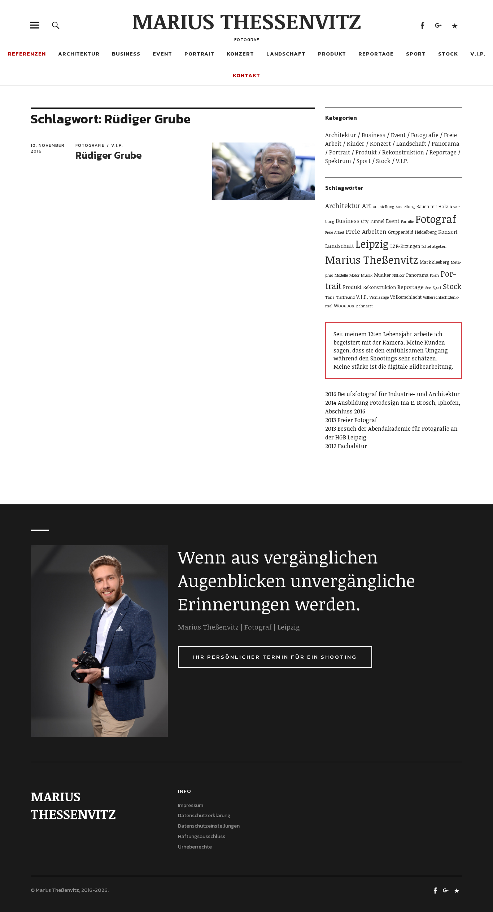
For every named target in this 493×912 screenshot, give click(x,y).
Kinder (356, 144)
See (428, 287)
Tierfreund (345, 297)
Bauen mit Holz (432, 206)
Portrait (199, 53)
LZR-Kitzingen (405, 246)
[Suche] (55, 25)
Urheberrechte (195, 847)
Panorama (445, 144)
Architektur (79, 53)
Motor (354, 275)
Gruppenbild (400, 232)
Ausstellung (383, 206)
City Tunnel (372, 221)
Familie (407, 221)
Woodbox (344, 305)
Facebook (422, 25)
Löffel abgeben (434, 246)
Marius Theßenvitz (371, 259)
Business (126, 53)
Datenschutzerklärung (204, 815)
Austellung (405, 206)
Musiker (382, 275)
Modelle (341, 275)
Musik (366, 275)
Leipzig (372, 243)
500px (455, 25)
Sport (416, 53)
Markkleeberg (434, 262)
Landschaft (286, 53)
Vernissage (379, 297)
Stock (448, 53)
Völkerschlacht (406, 297)
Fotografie (90, 145)
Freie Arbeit (334, 232)
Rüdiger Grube (108, 155)
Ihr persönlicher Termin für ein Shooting (275, 657)
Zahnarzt (364, 305)
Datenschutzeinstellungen (209, 826)
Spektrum (338, 161)
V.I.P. (477, 53)
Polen (434, 275)
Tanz (330, 297)
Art (366, 205)
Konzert (240, 53)
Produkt (332, 53)
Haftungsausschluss (201, 836)
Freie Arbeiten (366, 231)
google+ (439, 25)
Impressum (190, 805)
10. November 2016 (48, 148)
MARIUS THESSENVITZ (246, 20)
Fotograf (435, 218)
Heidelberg (426, 232)
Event (162, 53)
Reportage (376, 53)
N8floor (398, 275)
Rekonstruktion (403, 152)
